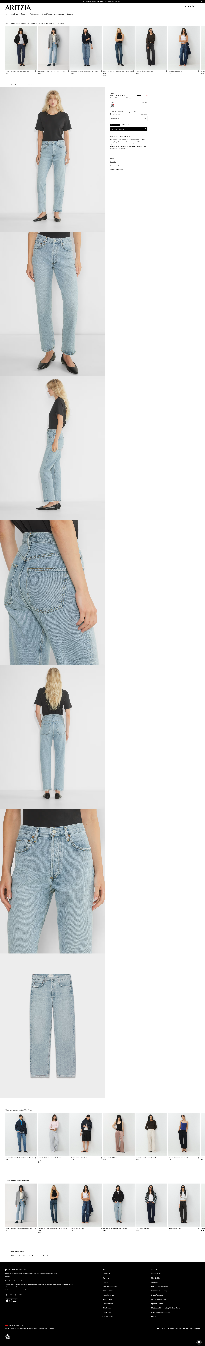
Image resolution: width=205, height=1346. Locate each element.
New (7, 14)
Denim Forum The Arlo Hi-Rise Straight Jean (51, 71)
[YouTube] (20, 1294)
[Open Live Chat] (199, 1342)
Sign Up (7, 1276)
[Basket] (189, 6)
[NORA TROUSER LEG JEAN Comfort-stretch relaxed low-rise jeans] (86, 48)
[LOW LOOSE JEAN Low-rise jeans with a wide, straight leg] (151, 1205)
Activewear (34, 14)
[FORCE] (112, 106)
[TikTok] (6, 1294)
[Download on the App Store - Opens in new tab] (39, 1301)
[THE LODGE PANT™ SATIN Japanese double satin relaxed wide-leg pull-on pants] (119, 1134)
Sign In (197, 6)
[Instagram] (11, 1294)
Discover (70, 14)
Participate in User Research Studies (16, 1289)
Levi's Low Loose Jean (142, 1228)
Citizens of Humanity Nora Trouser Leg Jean (84, 71)
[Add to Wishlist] (36, 71)
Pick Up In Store (126, 125)
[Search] (186, 6)
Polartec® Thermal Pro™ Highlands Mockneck (19, 1157)
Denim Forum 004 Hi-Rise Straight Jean (17, 71)
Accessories (59, 14)
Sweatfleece (47, 14)
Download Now (128, 1)
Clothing (14, 14)
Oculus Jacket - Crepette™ (79, 1157)
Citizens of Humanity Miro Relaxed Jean (115, 1228)
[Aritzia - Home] (18, 7)
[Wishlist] (193, 6)
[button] (115, 114)
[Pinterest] (16, 1294)
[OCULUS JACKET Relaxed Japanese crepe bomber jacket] (86, 1134)
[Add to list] (145, 129)
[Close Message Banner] (201, 1)
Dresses (24, 14)
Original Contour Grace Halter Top (179, 1157)
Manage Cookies (32, 1328)
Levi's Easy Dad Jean (175, 1228)
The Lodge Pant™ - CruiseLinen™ (146, 1157)
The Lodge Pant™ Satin (110, 1157)
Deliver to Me (115, 125)
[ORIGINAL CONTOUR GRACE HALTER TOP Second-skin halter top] (184, 1134)
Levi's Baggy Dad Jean (175, 71)
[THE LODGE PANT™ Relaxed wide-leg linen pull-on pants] (151, 1134)
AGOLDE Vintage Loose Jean (144, 71)
